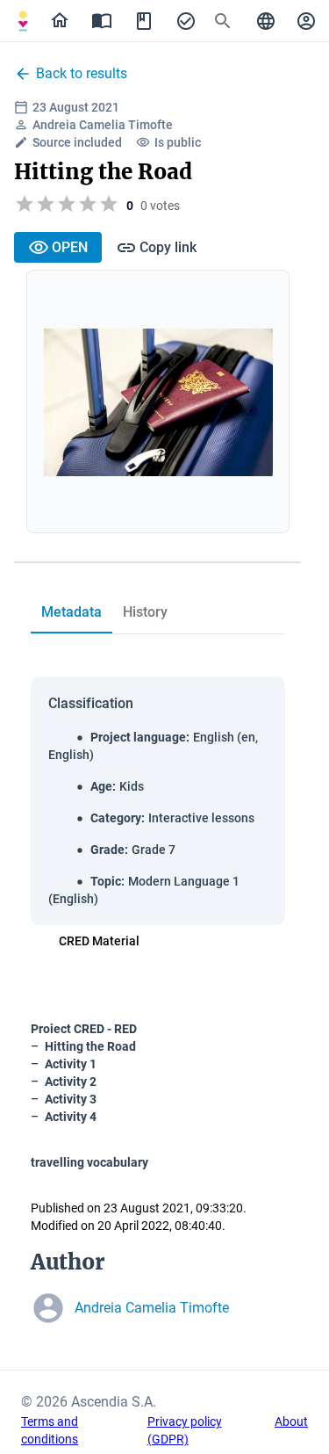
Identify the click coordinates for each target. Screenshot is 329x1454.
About (291, 1421)
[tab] (23, 21)
